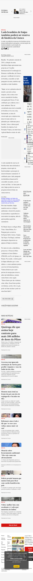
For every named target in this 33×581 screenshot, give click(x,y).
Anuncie (30, 568)
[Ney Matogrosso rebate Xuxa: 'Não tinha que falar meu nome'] (26, 133)
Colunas (3, 552)
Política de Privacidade (16, 558)
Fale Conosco (24, 569)
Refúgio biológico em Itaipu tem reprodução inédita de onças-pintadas (10, 199)
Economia (3, 554)
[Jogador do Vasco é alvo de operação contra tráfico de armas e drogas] (27, 93)
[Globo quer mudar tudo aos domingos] (27, 142)
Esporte (3, 549)
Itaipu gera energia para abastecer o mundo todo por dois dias (10, 202)
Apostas (9, 539)
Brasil (3, 30)
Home (2, 535)
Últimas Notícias (3, 538)
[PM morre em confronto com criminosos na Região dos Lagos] (26, 162)
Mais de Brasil (13, 525)
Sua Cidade (9, 536)
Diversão (3, 547)
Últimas (4, 11)
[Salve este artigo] (8, 49)
